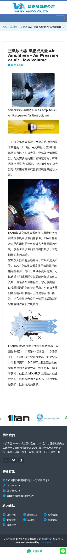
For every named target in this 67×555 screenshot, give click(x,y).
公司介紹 (11, 514)
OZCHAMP (46, 542)
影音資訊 (53, 514)
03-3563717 (13, 485)
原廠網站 (53, 519)
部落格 (14, 26)
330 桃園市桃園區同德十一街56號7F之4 (27, 480)
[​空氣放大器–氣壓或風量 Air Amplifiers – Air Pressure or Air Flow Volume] (33, 90)
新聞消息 (11, 519)
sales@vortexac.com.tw (20, 495)
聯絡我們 (11, 525)
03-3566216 (13, 490)
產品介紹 (32, 514)
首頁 (5, 26)
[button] (55, 90)
